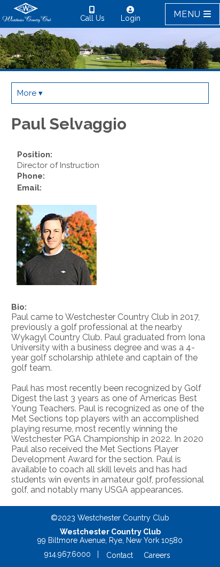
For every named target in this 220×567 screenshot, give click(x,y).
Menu (188, 14)
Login (130, 18)
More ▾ (30, 93)
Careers (157, 555)
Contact (119, 555)
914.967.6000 (67, 554)
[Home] (27, 22)
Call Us (92, 18)
